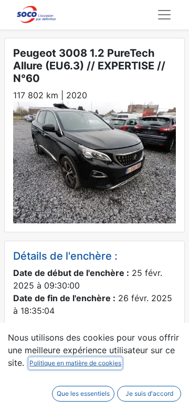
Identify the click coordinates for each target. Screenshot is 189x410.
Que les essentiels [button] (83, 393)
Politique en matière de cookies (75, 363)
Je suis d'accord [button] (149, 393)
